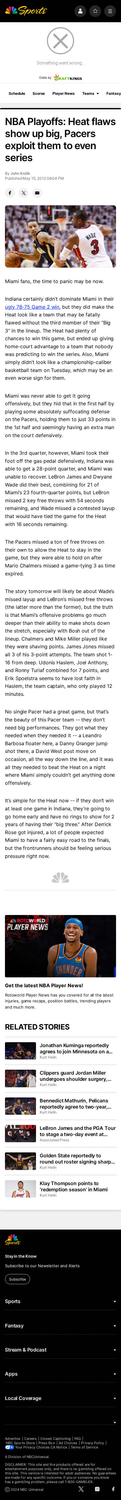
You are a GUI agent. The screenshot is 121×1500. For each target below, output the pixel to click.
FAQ (77, 1438)
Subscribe (17, 1279)
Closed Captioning (55, 1438)
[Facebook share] (10, 193)
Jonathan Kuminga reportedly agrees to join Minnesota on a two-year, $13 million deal (74, 1048)
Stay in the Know (21, 1256)
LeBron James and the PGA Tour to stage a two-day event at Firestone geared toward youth (77, 1131)
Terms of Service (84, 1447)
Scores (39, 93)
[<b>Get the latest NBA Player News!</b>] (60, 946)
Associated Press (54, 1140)
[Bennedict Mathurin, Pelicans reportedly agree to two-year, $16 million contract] (20, 1106)
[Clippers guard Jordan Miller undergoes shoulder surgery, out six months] (20, 1078)
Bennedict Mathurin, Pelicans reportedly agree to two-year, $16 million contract (74, 1103)
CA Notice (59, 1447)
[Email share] (37, 193)
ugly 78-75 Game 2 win (32, 307)
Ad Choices (68, 1443)
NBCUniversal (38, 1457)
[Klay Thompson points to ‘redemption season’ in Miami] (20, 1188)
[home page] (26, 11)
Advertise (12, 1438)
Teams (88, 93)
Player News (63, 93)
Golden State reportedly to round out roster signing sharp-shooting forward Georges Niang (76, 1158)
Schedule (17, 93)
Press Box (46, 1443)
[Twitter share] (24, 193)
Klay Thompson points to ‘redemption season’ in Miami (74, 1186)
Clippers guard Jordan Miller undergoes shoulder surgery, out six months (73, 1076)
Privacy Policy (92, 1443)
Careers (30, 1438)
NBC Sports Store (20, 1443)
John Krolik (20, 173)
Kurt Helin (48, 1057)
